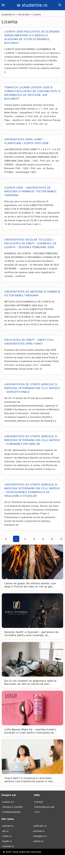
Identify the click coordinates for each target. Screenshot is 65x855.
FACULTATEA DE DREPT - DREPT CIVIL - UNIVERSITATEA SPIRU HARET (30, 341)
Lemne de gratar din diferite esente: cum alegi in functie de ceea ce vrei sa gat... (30, 585)
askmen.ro (8, 825)
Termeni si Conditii (12, 807)
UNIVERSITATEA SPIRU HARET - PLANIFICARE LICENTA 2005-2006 (26, 141)
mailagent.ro (40, 836)
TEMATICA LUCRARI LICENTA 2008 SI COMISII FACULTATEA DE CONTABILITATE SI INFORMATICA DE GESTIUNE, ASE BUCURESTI (32, 93)
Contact (38, 801)
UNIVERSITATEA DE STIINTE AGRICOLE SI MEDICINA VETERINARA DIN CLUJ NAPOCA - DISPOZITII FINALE (32, 388)
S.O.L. (37, 812)
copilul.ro (38, 841)
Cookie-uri (8, 801)
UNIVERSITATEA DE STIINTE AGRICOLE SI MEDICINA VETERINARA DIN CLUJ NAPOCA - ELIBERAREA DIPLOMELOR (32, 440)
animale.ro (38, 831)
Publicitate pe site (44, 807)
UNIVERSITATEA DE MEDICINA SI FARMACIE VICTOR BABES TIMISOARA (32, 293)
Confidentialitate (11, 812)
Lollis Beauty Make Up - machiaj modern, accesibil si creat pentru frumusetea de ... (30, 731)
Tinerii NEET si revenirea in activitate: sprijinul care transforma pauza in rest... (29, 780)
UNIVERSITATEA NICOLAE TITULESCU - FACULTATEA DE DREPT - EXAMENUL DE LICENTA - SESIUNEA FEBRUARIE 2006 (30, 243)
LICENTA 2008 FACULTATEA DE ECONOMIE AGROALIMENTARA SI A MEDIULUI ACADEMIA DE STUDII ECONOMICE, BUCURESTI (32, 37)
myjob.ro (7, 841)
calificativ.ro (40, 825)
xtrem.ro (7, 836)
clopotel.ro (8, 846)
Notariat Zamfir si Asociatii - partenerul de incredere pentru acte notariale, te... (31, 633)
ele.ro (5, 831)
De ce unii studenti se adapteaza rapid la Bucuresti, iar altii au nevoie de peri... (30, 682)
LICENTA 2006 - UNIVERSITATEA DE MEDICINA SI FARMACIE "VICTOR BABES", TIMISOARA (30, 191)
